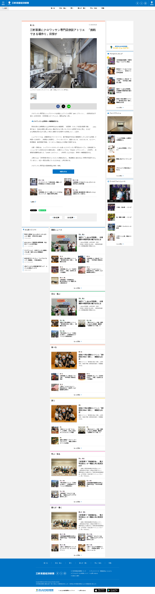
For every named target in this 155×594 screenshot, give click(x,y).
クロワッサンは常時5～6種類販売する (46, 121)
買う (72, 8)
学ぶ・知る (93, 8)
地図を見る (63, 171)
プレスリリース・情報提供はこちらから (101, 571)
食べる (53, 8)
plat (32, 202)
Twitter (141, 3)
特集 (103, 8)
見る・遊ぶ (62, 8)
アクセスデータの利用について (80, 573)
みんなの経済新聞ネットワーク (44, 590)
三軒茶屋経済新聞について (79, 571)
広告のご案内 (75, 575)
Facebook (137, 3)
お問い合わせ (94, 573)
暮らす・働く (82, 8)
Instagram (145, 3)
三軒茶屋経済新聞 (18, 3)
